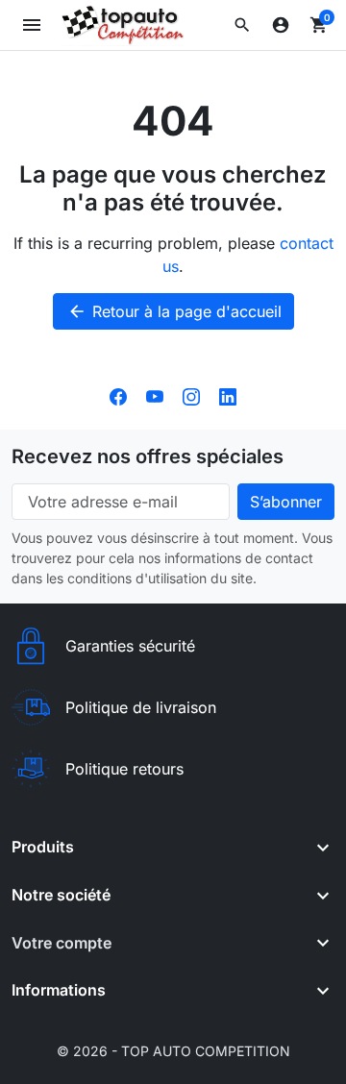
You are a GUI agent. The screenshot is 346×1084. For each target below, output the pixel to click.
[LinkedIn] (227, 395)
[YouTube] (154, 395)
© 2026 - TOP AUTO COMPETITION (173, 1051)
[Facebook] (118, 395)
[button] (242, 25)
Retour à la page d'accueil (174, 311)
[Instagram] (191, 395)
